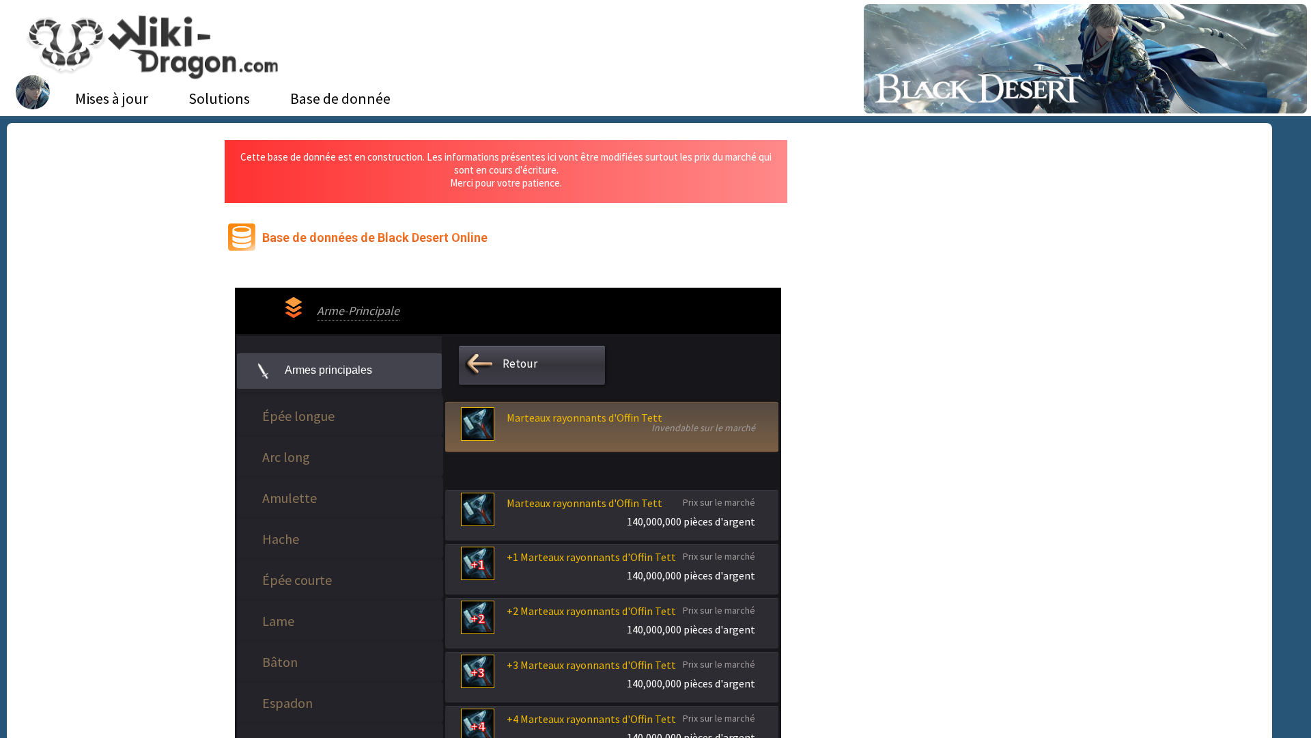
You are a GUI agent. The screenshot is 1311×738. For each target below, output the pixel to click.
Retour (520, 363)
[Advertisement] (931, 242)
